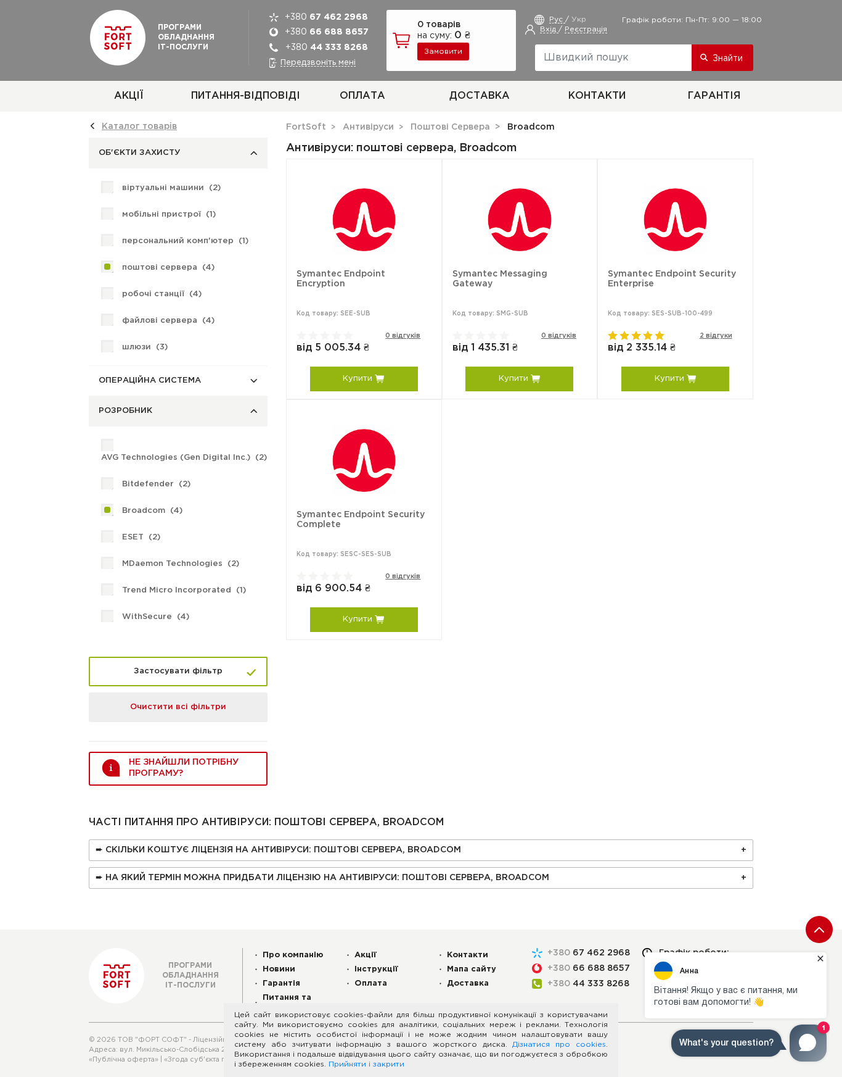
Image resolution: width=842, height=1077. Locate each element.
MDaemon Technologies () (180, 563)
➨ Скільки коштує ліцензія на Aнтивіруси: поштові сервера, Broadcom (278, 850)
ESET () (141, 537)
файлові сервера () (168, 320)
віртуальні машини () (171, 188)
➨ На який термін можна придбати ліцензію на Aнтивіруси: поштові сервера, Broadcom (322, 877)
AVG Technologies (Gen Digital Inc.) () (184, 457)
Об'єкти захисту (140, 152)
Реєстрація (586, 29)
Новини (279, 969)
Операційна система (150, 380)
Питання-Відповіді (245, 96)
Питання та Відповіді (287, 1002)
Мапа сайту (471, 969)
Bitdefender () (156, 484)
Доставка (479, 96)
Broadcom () (152, 510)
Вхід (549, 29)
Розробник (125, 410)
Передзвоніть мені (318, 62)
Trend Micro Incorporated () (184, 590)
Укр (578, 19)
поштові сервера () (168, 267)
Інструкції (376, 969)
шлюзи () (145, 347)
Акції (128, 96)
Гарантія (714, 96)
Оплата (362, 96)
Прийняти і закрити (366, 1064)
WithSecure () (155, 616)
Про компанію (293, 955)
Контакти (597, 96)
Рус (557, 19)
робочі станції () (162, 294)
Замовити (443, 51)
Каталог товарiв (139, 126)
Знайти (728, 58)
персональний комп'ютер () (185, 241)
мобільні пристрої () (169, 214)
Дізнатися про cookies (559, 1044)
